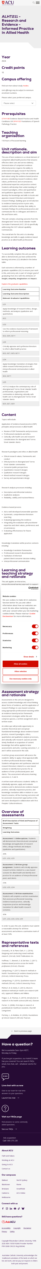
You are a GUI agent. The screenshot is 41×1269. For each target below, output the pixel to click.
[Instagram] (7, 1208)
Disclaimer (27, 1228)
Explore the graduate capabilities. (15, 284)
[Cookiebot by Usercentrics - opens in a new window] (28, 588)
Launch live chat (8, 1098)
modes (25, 85)
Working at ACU (8, 1160)
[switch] (35, 633)
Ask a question (9, 1138)
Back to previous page (23, 1031)
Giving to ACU (7, 1164)
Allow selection (20, 671)
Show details (29, 657)
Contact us (6, 1168)
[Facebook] (3, 1208)
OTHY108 (6, 118)
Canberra (5, 1193)
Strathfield (21, 1189)
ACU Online (21, 1193)
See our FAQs (7, 1129)
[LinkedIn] (11, 1208)
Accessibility (6, 1228)
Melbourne (6, 1197)
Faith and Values (8, 1156)
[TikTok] (19, 1208)
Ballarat (5, 1180)
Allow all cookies (20, 664)
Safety (12, 1231)
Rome (19, 1184)
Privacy (4, 1231)
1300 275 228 (12, 1140)
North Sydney (22, 1180)
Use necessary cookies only (20, 679)
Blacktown (6, 1184)
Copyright (16, 1228)
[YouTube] (15, 1208)
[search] (34, 3)
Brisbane (5, 1189)
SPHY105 (17, 121)
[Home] (11, 5)
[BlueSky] (23, 1208)
